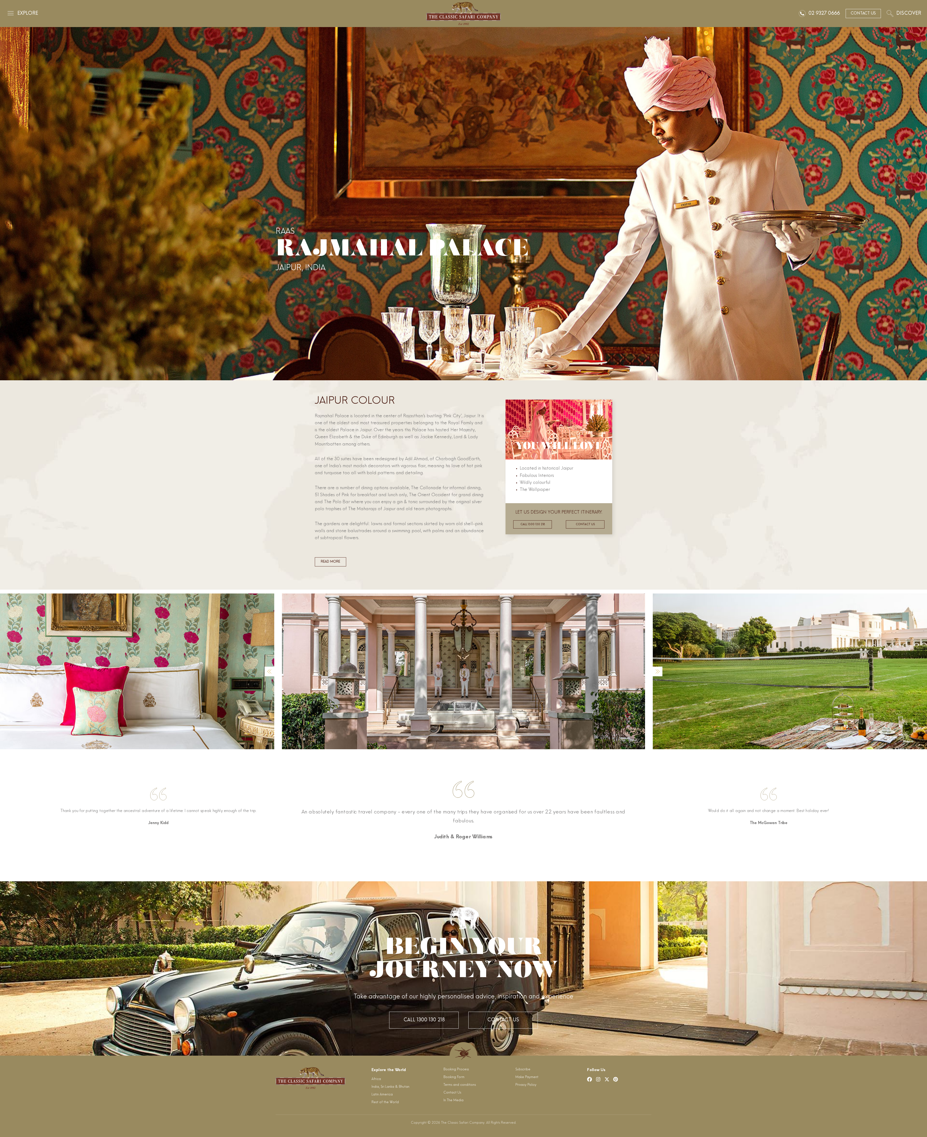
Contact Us (503, 1020)
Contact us (585, 524)
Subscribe (522, 1069)
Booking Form (453, 1077)
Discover (908, 13)
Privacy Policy (525, 1085)
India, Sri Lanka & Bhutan (390, 1087)
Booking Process (456, 1069)
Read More (330, 562)
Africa (376, 1079)
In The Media (453, 1100)
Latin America (382, 1094)
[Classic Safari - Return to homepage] (463, 13)
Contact (863, 13)
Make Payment (526, 1077)
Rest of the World (385, 1102)
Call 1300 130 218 (532, 524)
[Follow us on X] (606, 1079)
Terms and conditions (459, 1085)
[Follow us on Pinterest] (615, 1079)
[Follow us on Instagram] (598, 1079)
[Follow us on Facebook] (589, 1079)
